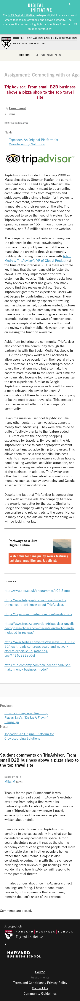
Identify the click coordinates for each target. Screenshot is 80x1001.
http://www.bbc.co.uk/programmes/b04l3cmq (37, 590)
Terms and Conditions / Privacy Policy (40, 983)
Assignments (48, 55)
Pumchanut (17, 108)
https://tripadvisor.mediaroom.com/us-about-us (38, 614)
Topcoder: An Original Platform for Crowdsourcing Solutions (33, 142)
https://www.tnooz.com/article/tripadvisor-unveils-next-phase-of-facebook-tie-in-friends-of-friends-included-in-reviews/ (40, 627)
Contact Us (40, 988)
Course (26, 55)
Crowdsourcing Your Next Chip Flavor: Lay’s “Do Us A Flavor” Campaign (26, 717)
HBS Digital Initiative (21, 15)
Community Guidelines (40, 993)
